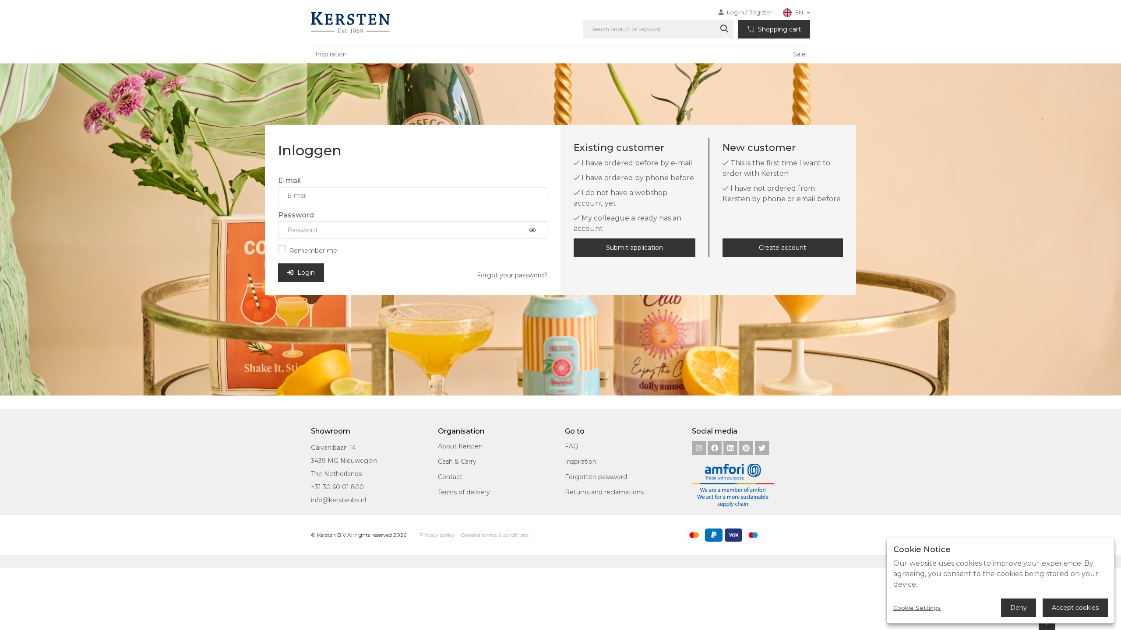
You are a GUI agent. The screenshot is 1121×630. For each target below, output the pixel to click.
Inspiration (331, 54)
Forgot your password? (512, 275)
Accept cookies (1075, 608)
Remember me (313, 251)
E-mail (289, 180)
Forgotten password (596, 477)
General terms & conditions (495, 535)
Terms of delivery (464, 492)
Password (296, 215)
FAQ (571, 446)
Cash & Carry (457, 462)
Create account (782, 248)
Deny (1018, 608)
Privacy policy (437, 535)
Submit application (634, 248)
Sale (799, 54)
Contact (450, 477)
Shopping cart (778, 29)
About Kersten (460, 446)
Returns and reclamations (604, 492)
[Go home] (349, 22)
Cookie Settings (917, 608)
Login (305, 272)
